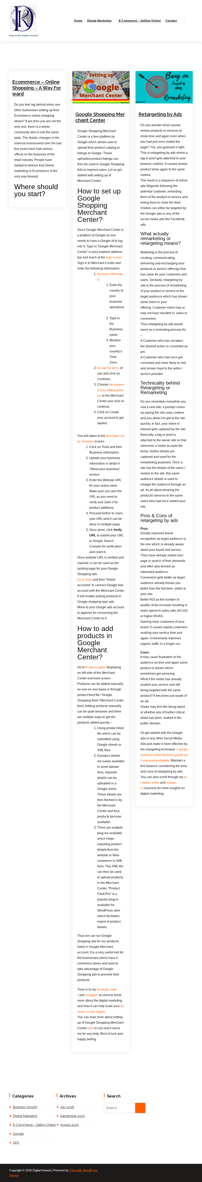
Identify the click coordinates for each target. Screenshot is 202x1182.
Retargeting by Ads (160, 114)
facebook (103, 989)
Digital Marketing (99, 20)
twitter (155, 782)
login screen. (114, 257)
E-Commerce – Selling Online (140, 20)
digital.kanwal (27, 62)
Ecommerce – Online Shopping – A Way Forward (36, 88)
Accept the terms (108, 368)
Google (107, 100)
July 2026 (67, 1107)
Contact (171, 20)
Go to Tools (84, 579)
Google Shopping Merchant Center (100, 117)
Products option (95, 667)
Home (78, 20)
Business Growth (25, 1107)
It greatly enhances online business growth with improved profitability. (164, 755)
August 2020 (69, 1125)
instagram (91, 995)
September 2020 (72, 1116)
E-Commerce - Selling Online (35, 68)
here (90, 1028)
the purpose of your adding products (110, 390)
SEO (16, 1142)
